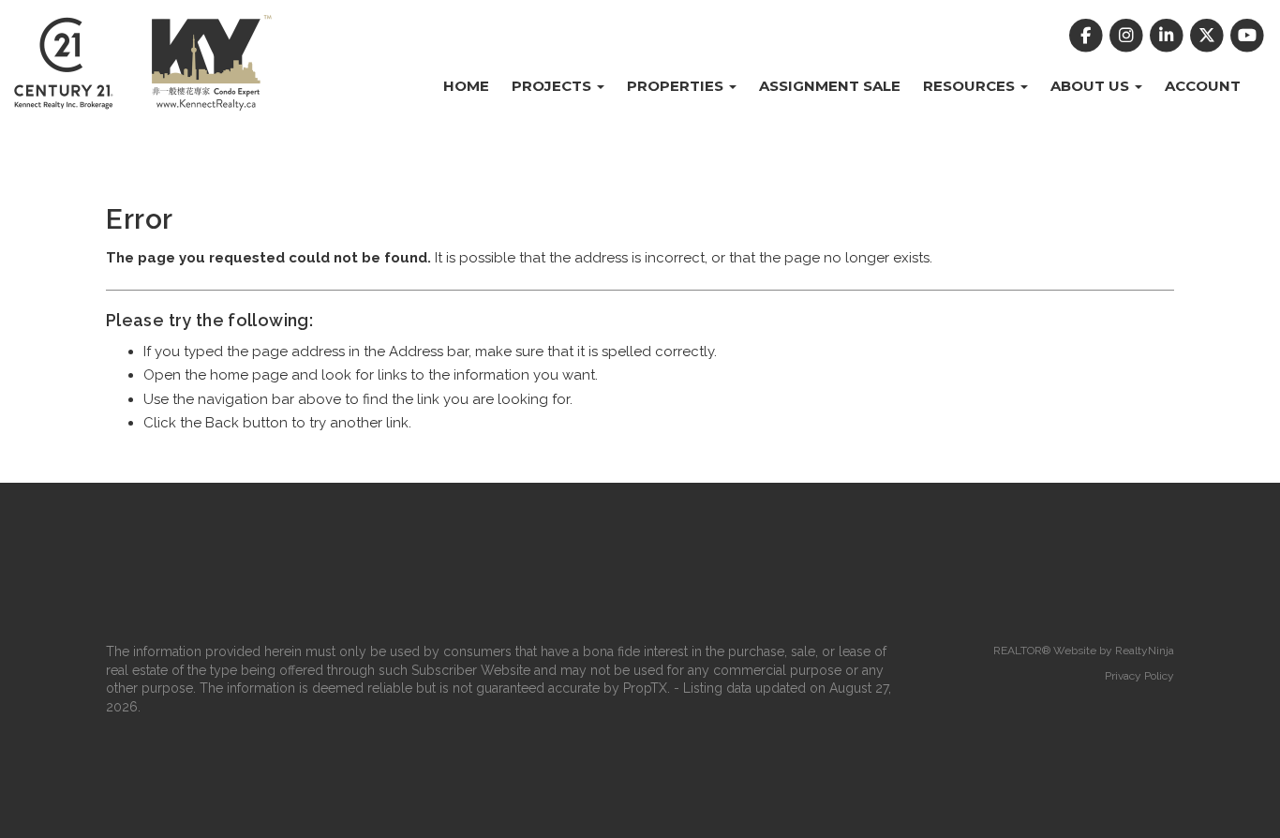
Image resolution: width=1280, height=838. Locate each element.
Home (466, 86)
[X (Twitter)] (1209, 35)
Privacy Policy (1139, 675)
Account (1203, 86)
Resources (971, 86)
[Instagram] (1128, 35)
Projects (553, 86)
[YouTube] (1247, 35)
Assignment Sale (829, 86)
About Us (1091, 86)
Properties (677, 86)
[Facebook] (1087, 35)
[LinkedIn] (1168, 35)
